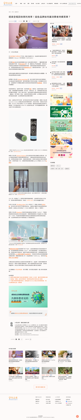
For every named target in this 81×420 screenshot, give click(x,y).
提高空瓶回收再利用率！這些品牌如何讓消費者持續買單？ (15, 360)
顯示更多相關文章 (40, 387)
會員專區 (79, 3)
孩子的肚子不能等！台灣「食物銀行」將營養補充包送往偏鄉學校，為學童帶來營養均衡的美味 (58, 73)
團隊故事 (37, 399)
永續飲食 (57, 77)
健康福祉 (53, 44)
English (37, 403)
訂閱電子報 (68, 405)
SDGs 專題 (48, 401)
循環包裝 (53, 165)
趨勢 (15, 21)
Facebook (70, 401)
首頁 (10, 12)
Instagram (70, 403)
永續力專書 (48, 403)
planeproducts (21, 194)
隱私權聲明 (40, 416)
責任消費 (53, 65)
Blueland (20, 244)
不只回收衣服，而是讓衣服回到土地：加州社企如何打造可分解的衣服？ (15, 378)
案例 (56, 65)
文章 (13, 12)
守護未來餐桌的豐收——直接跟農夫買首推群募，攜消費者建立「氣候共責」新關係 (64, 378)
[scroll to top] (77, 416)
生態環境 (27, 358)
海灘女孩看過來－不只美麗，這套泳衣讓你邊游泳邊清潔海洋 (32, 360)
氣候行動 (31, 358)
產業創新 (58, 44)
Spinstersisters (17, 151)
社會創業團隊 (58, 399)
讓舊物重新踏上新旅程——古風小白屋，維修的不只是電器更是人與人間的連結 (58, 85)
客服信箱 (68, 399)
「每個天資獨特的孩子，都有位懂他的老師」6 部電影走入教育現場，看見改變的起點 (58, 52)
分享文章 (20, 21)
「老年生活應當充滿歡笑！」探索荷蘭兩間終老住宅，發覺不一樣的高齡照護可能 (61, 39)
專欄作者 (37, 401)
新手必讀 (48, 399)
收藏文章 (35, 21)
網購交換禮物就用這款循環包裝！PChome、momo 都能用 (64, 360)
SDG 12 (58, 165)
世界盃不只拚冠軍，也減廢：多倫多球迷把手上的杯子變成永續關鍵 (32, 378)
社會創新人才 (58, 401)
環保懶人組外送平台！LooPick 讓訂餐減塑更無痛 (48, 360)
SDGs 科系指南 (58, 403)
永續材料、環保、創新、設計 (57, 168)
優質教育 (53, 55)
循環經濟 (17, 12)
